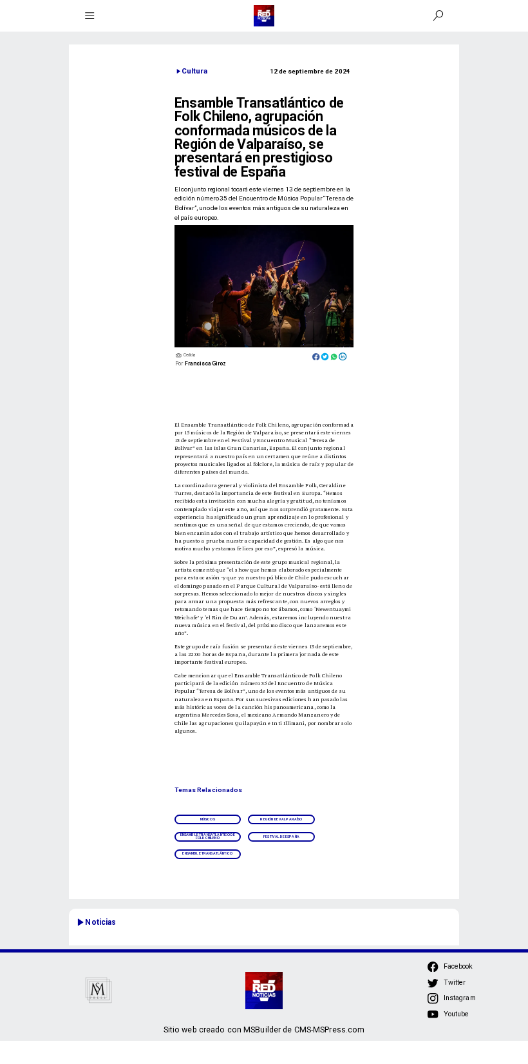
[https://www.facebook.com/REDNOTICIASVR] (433, 967)
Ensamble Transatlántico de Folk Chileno (207, 836)
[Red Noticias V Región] (89, 15)
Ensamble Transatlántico (207, 853)
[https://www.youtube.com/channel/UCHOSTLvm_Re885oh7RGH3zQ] (433, 1018)
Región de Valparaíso (281, 819)
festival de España (281, 836)
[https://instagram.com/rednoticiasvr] (433, 1002)
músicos (207, 819)
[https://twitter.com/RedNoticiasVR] (433, 986)
